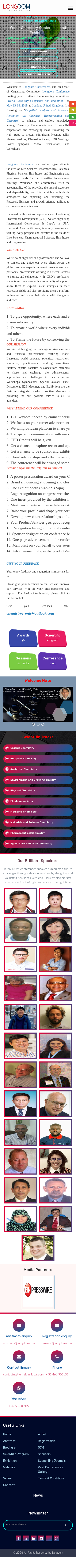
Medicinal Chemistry (23, 811)
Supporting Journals (52, 1461)
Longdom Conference (56, 91)
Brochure (9, 1447)
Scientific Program (16, 1454)
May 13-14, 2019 (17, 105)
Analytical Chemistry (23, 769)
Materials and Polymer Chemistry (31, 822)
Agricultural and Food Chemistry (31, 843)
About (42, 1434)
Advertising (38, 59)
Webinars (38, 66)
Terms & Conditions (51, 1478)
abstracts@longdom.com (19, 1343)
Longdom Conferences (36, 86)
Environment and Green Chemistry (33, 779)
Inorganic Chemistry (23, 758)
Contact (9, 1485)
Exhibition (10, 1461)
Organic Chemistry (22, 747)
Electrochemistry (21, 801)
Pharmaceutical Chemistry (27, 832)
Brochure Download (38, 51)
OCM (41, 1447)
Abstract (9, 1441)
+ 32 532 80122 (19, 1406)
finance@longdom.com (57, 1343)
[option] (38, 704)
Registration (46, 1441)
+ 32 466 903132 (57, 1374)
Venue (7, 1478)
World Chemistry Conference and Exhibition (36, 100)
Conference (25, 164)
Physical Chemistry (22, 790)
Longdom (12, 164)
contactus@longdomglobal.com (23, 1374)
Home (7, 1434)
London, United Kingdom (47, 105)
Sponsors (44, 1454)
